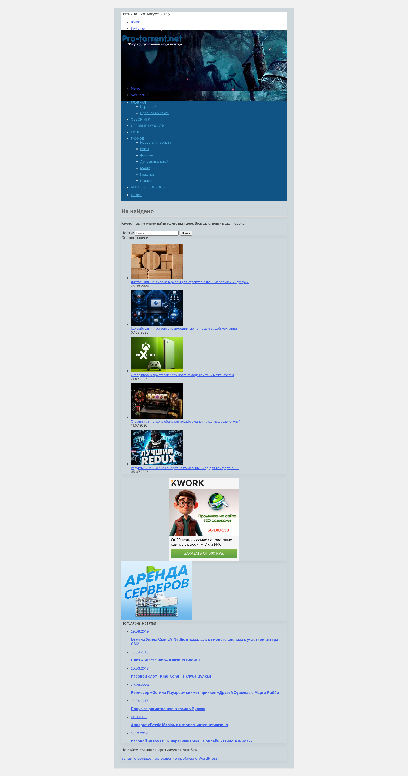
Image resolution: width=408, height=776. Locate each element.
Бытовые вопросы (148, 187)
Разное (137, 138)
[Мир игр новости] (152, 80)
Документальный (154, 161)
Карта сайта (150, 107)
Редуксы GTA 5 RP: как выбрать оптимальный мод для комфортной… (185, 468)
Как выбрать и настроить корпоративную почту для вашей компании (184, 328)
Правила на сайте (154, 113)
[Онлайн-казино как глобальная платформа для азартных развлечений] (157, 417)
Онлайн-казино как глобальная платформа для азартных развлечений (186, 421)
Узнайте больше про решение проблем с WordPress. (170, 758)
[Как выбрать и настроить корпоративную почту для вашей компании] (157, 324)
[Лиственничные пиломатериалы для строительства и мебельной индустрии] (157, 278)
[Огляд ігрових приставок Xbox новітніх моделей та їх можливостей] (157, 371)
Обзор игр (140, 119)
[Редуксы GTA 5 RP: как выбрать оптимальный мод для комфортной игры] (157, 464)
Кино (135, 132)
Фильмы (147, 155)
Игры (144, 149)
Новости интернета (155, 142)
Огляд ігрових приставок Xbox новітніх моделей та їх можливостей (182, 375)
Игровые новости (148, 126)
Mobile (145, 168)
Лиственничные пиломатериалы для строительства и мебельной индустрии (190, 282)
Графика (147, 174)
